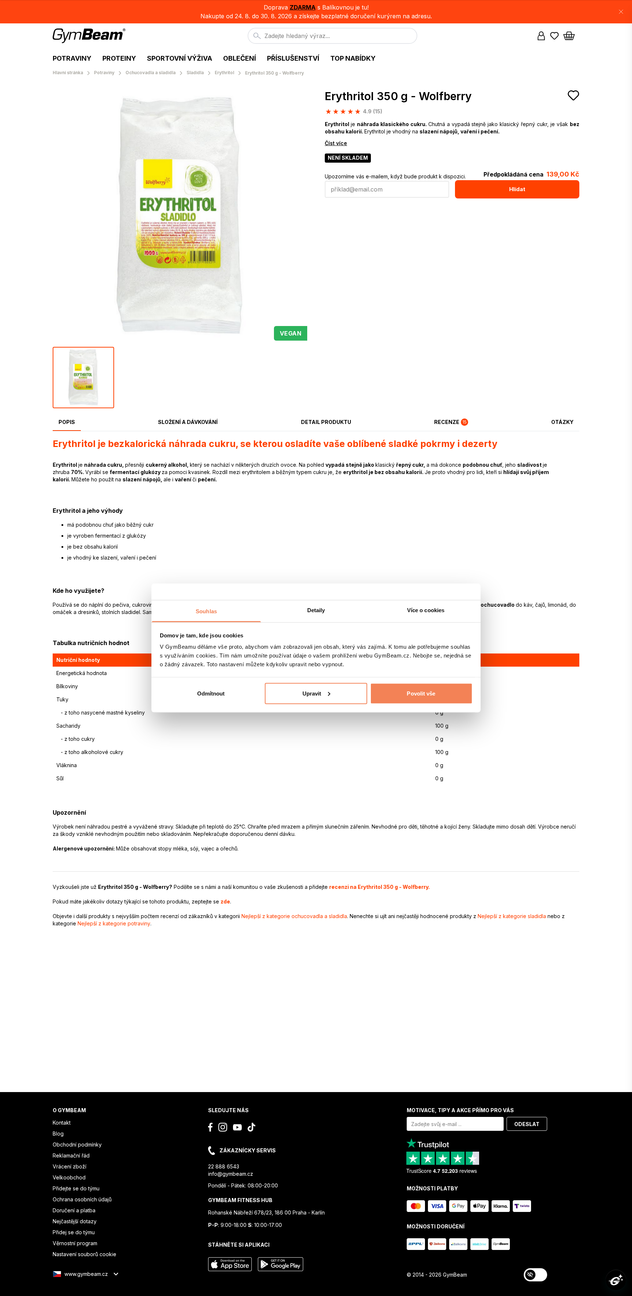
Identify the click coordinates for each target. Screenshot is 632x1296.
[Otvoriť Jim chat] (616, 1280)
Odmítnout (211, 693)
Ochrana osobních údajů (82, 1199)
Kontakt (62, 1122)
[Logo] (90, 36)
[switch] (535, 1274)
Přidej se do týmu (74, 1232)
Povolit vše (421, 693)
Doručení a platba (74, 1210)
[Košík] (571, 36)
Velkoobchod (69, 1177)
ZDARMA (303, 7)
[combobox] (332, 36)
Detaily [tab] (316, 610)
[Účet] (541, 35)
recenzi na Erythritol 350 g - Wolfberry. (379, 887)
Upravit (311, 693)
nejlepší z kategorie (294, 916)
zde (225, 901)
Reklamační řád (71, 1155)
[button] (316, 11)
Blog (58, 1133)
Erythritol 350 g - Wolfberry (398, 96)
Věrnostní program (75, 1243)
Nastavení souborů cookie (84, 1254)
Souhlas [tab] (206, 611)
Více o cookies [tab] (425, 610)
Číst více (336, 143)
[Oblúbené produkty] (554, 35)
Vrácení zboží (69, 1166)
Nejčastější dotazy (75, 1221)
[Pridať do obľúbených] (573, 95)
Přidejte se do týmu (76, 1188)
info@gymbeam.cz (230, 1174)
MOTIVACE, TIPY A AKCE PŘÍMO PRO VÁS (460, 1110)
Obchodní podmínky (77, 1144)
